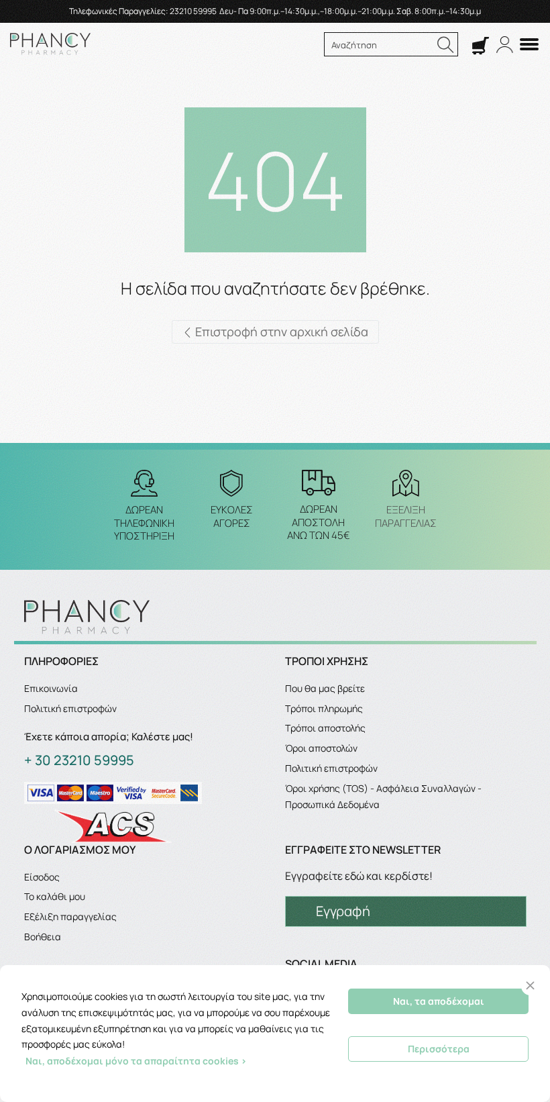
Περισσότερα (439, 1048)
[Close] (530, 985)
